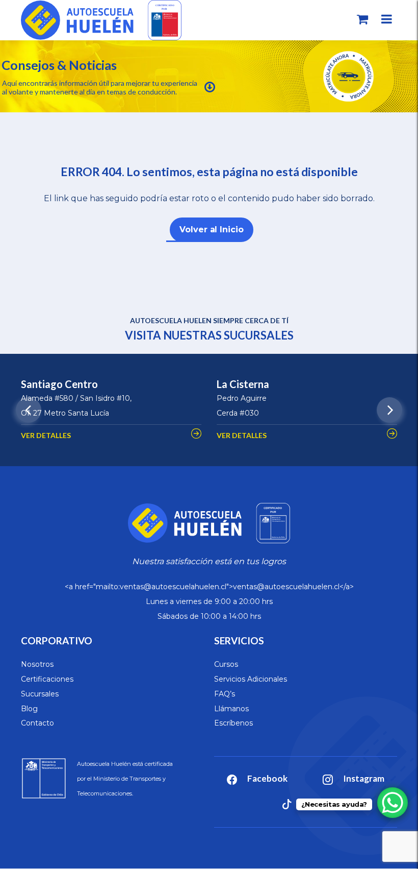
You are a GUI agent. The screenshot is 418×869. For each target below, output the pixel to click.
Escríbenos (233, 723)
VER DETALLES (46, 435)
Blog (29, 708)
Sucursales (40, 693)
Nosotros (37, 664)
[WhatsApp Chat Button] (392, 802)
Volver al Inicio (211, 229)
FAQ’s (224, 693)
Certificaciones (47, 679)
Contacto (37, 723)
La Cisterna (243, 384)
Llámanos (231, 708)
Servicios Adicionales (250, 679)
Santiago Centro (59, 384)
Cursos (226, 664)
